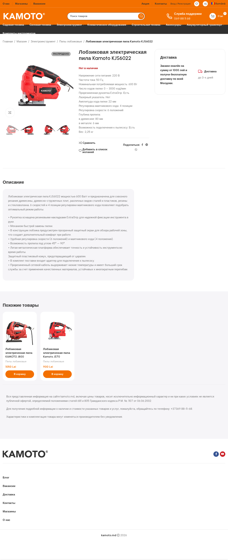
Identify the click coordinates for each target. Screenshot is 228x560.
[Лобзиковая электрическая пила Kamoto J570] (57, 330)
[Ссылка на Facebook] (142, 144)
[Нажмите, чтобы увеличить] (9, 112)
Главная (8, 41)
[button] (7, 129)
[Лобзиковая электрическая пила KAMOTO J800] (19, 330)
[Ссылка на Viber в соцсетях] (136, 149)
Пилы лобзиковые (70, 41)
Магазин (22, 41)
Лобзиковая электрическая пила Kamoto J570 (56, 352)
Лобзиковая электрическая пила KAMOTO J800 (18, 352)
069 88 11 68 (182, 18)
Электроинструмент (43, 41)
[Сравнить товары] (205, 3)
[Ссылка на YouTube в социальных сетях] (222, 454)
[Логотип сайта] (24, 16)
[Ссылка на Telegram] (146, 144)
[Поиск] (141, 16)
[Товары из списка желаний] (196, 3)
